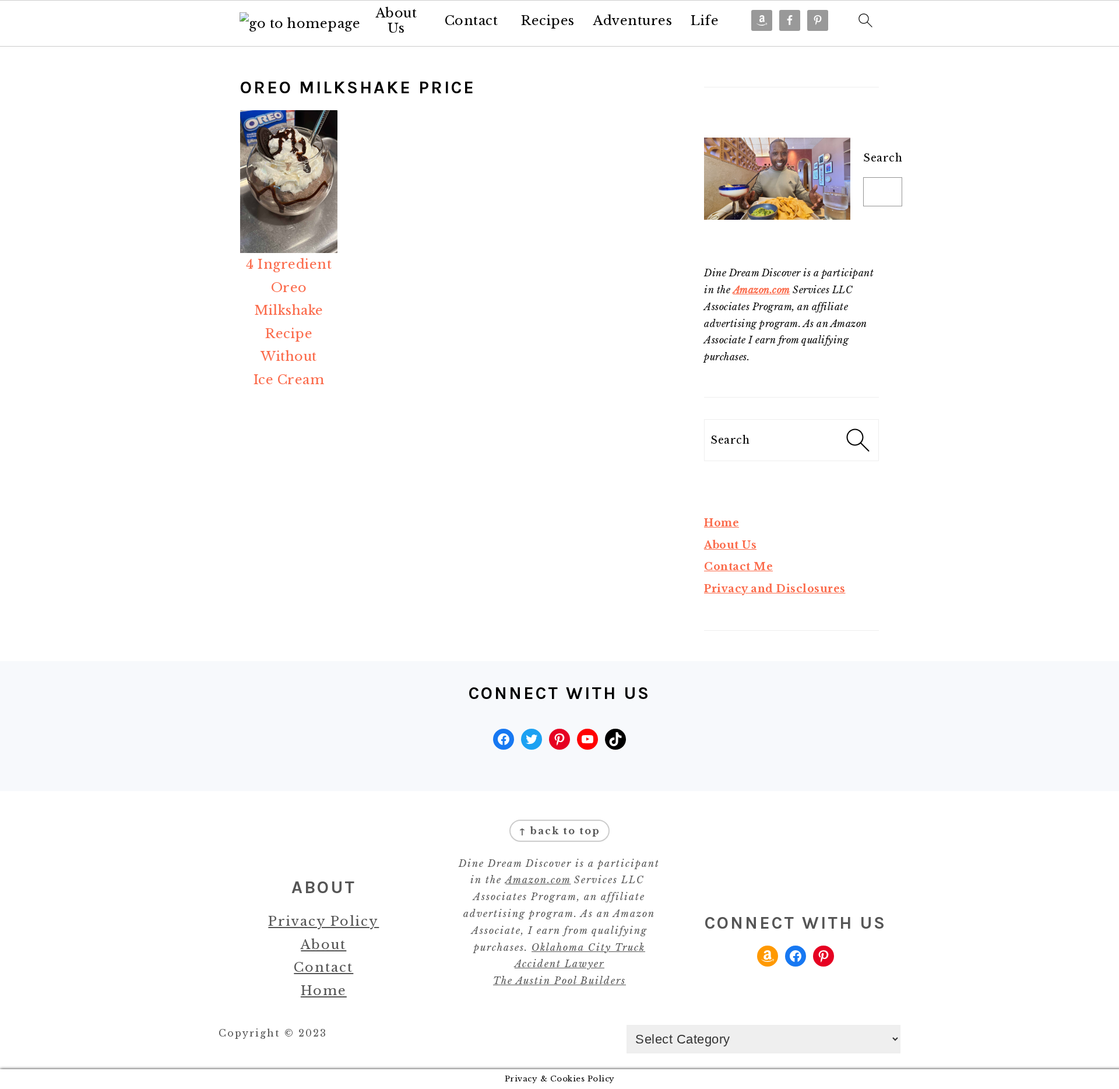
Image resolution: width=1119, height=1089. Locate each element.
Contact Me (738, 566)
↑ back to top (559, 831)
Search (882, 158)
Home (721, 523)
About (323, 945)
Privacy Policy (323, 921)
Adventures (632, 21)
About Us (396, 21)
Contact (471, 21)
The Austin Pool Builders (559, 980)
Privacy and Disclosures (775, 588)
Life (705, 21)
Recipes (548, 21)
